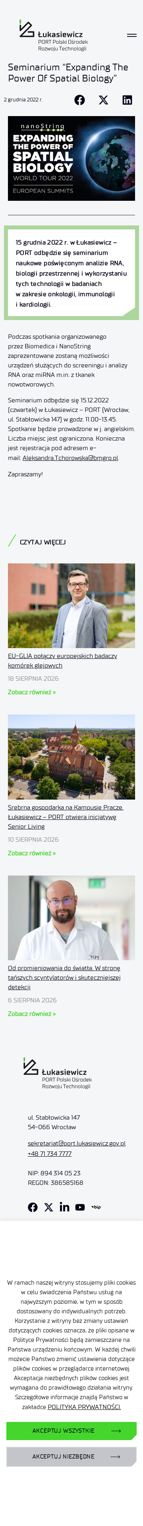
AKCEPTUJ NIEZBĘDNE (64, 1456)
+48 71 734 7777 (50, 1153)
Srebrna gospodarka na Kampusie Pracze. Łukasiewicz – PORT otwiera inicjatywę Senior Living (66, 817)
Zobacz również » (32, 692)
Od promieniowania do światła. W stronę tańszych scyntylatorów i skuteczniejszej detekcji (64, 977)
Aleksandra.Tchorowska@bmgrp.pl (70, 458)
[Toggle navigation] (132, 35)
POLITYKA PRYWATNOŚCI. (84, 1407)
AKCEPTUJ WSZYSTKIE (63, 1430)
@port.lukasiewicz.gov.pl (77, 1143)
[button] (80, 100)
